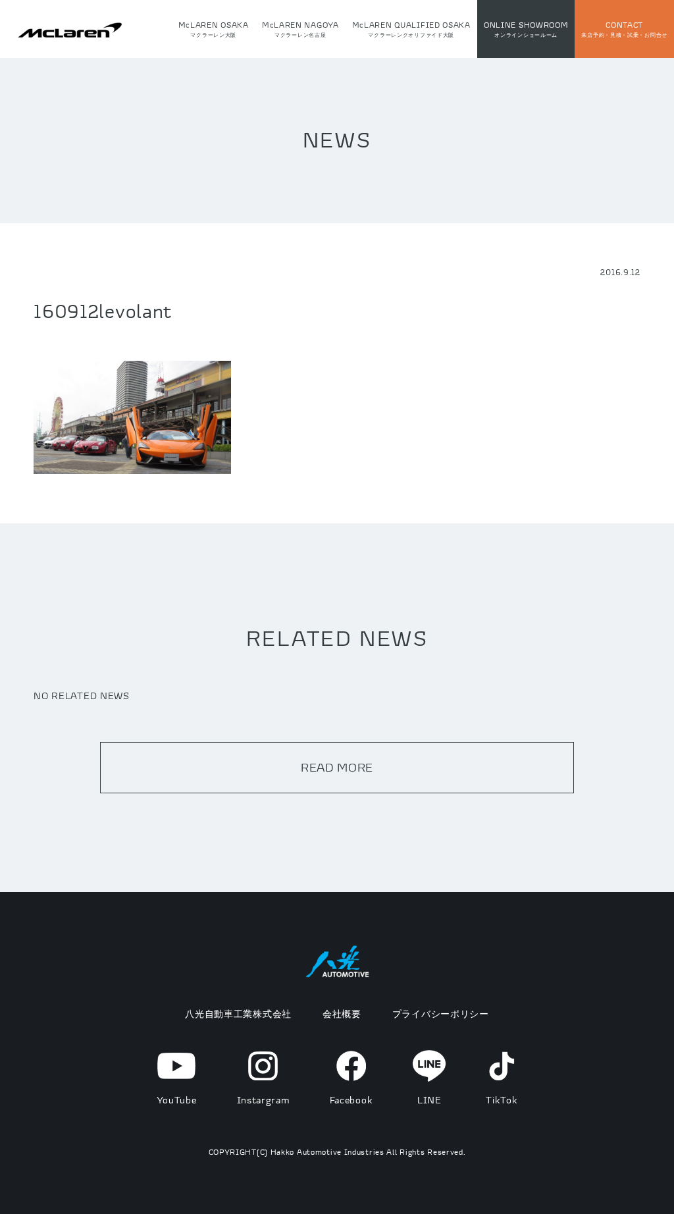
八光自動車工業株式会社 (238, 1013)
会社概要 (342, 1013)
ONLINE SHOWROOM (526, 29)
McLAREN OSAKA (213, 29)
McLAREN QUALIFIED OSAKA (411, 29)
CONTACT (624, 29)
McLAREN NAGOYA (300, 29)
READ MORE (337, 767)
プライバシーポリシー (440, 1013)
